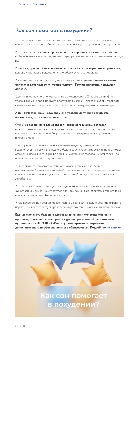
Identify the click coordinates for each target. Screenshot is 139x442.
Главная (23, 4)
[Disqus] (69, 377)
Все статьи (39, 4)
